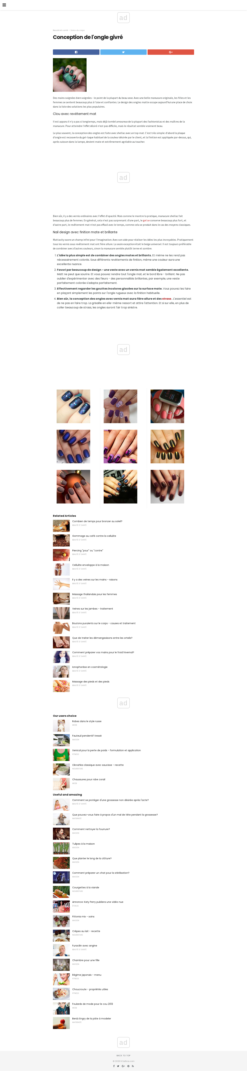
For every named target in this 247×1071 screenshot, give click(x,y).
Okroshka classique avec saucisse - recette (98, 765)
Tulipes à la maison (83, 843)
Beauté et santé (60, 30)
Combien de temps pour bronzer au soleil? (97, 521)
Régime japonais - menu (86, 975)
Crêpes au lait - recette (86, 931)
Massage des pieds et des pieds (90, 681)
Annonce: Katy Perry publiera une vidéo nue (97, 902)
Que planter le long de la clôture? (92, 858)
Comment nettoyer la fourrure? (91, 829)
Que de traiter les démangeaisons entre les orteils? (102, 638)
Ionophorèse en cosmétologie (90, 667)
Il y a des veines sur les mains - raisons (94, 579)
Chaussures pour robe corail (88, 779)
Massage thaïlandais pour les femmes (94, 594)
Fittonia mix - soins (83, 916)
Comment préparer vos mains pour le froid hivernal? (103, 652)
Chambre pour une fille (85, 960)
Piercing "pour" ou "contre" (87, 550)
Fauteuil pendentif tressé (87, 735)
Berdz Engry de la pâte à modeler (91, 1018)
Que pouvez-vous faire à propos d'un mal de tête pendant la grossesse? (115, 814)
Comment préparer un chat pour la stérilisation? (100, 873)
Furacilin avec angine (84, 945)
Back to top (123, 1055)
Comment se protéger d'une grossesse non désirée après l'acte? (110, 800)
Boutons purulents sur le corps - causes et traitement (104, 623)
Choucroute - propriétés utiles (90, 989)
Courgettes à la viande (85, 887)
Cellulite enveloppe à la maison (90, 565)
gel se (146, 220)
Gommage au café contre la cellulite (94, 536)
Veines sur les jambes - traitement (92, 608)
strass (166, 299)
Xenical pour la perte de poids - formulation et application (106, 750)
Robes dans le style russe (86, 721)
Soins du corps (78, 30)
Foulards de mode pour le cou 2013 (92, 1004)
